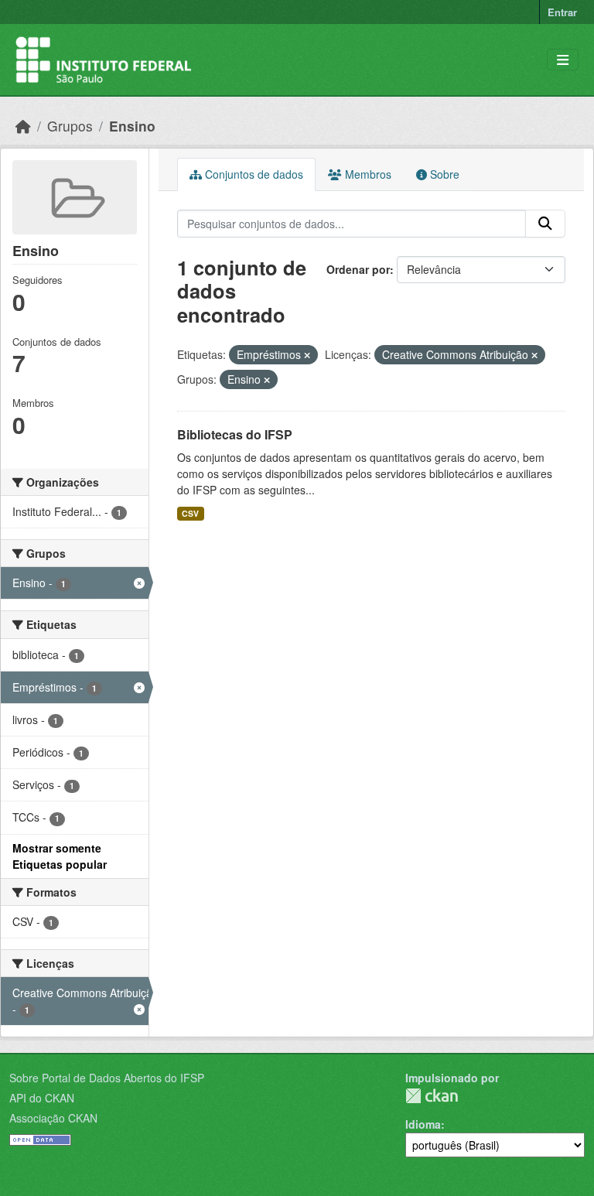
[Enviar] (545, 223)
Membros (366, 174)
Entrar (562, 12)
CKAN (431, 1096)
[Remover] (307, 355)
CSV (190, 513)
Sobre (443, 174)
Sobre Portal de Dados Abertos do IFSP (106, 1077)
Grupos (70, 125)
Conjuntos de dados (252, 174)
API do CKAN (41, 1097)
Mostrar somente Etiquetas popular (59, 856)
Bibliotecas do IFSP (234, 434)
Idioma (423, 1124)
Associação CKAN (53, 1118)
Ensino (132, 125)
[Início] (23, 125)
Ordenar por (358, 269)
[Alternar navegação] (563, 60)
